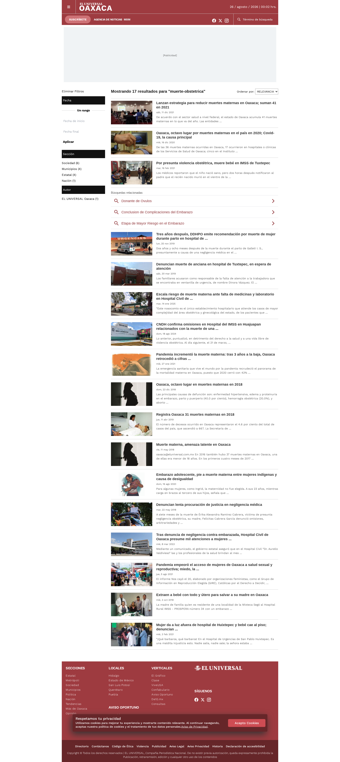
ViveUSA (157, 685)
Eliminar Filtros (73, 91)
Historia (217, 746)
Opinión (71, 713)
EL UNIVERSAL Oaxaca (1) (80, 199)
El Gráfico (158, 675)
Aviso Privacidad (198, 746)
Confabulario (160, 689)
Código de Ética (122, 746)
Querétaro (116, 689)
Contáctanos (100, 746)
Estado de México (121, 680)
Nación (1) (69, 180)
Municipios (73, 689)
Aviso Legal (176, 746)
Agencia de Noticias (108, 19)
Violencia (143, 746)
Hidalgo (114, 675)
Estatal (71, 675)
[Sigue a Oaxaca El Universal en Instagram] (228, 21)
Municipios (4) (71, 169)
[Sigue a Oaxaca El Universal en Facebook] (215, 21)
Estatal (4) (69, 175)
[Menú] (69, 7)
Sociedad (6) (70, 163)
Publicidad (159, 746)
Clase (155, 680)
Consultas (158, 703)
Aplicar (68, 142)
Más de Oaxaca (76, 708)
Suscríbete (78, 19)
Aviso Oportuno (162, 694)
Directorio (82, 746)
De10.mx (157, 699)
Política (71, 694)
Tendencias (73, 703)
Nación (70, 699)
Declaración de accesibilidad (245, 746)
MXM (127, 19)
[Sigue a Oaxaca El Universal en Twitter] (221, 21)
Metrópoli (72, 680)
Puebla (113, 694)
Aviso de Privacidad (194, 726)
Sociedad (72, 685)
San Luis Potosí (119, 685)
